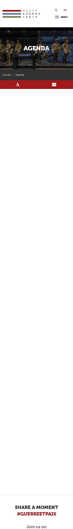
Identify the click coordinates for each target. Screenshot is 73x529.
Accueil (7, 74)
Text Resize (17, 84)
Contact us (54, 84)
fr (65, 10)
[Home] (21, 13)
